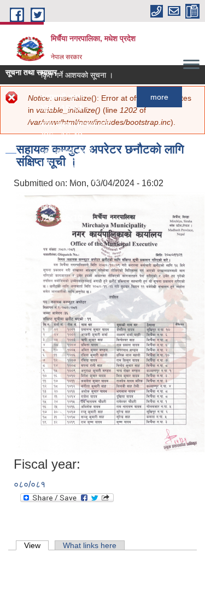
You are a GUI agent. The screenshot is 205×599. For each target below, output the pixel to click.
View (36, 545)
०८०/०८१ (29, 484)
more (154, 97)
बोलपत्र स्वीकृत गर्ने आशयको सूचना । (56, 75)
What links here (89, 545)
